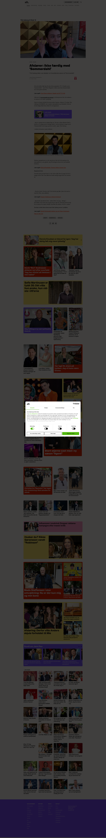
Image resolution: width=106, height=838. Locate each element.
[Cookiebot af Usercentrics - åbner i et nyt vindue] (74, 404)
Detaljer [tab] (46, 407)
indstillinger (75, 418)
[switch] (46, 429)
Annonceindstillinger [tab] (59, 407)
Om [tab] (73, 407)
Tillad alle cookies (70, 433)
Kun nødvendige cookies (35, 433)
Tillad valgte (53, 433)
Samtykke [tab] (32, 407)
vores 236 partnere (33, 413)
